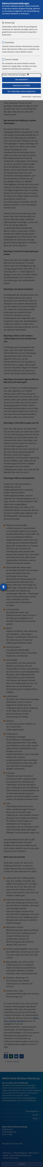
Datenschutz (26, 97)
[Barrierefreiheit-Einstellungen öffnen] (3, 587)
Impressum (36, 97)
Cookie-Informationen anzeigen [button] (14, 75)
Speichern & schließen (21, 85)
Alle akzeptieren (21, 80)
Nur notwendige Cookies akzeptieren (21, 91)
